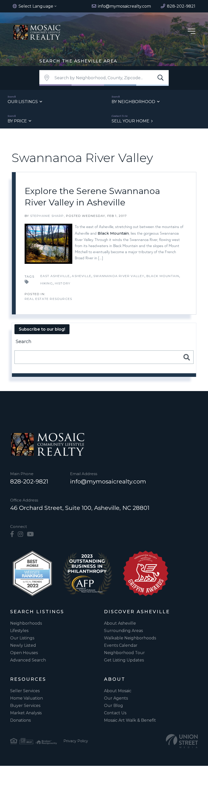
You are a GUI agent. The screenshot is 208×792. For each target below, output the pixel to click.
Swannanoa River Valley (118, 276)
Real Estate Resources (48, 299)
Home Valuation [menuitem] (26, 698)
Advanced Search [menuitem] (28, 660)
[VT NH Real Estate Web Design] (182, 741)
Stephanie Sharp (47, 216)
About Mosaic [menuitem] (117, 690)
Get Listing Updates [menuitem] (124, 660)
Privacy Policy (75, 741)
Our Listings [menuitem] (22, 638)
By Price (17, 121)
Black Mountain (113, 233)
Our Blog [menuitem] (113, 705)
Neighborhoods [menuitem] (26, 623)
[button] (160, 78)
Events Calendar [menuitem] (120, 645)
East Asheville (55, 276)
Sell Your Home (130, 121)
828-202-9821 (29, 481)
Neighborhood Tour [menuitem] (124, 652)
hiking (46, 283)
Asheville (81, 276)
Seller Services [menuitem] (25, 690)
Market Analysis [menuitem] (26, 712)
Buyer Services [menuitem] (25, 705)
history (62, 283)
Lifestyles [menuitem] (19, 630)
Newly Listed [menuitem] (23, 645)
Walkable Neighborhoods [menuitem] (130, 638)
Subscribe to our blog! (42, 329)
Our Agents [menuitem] (116, 698)
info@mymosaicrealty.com (108, 481)
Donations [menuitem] (20, 720)
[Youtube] (30, 534)
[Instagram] (20, 534)
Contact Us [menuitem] (115, 712)
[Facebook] (12, 534)
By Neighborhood (133, 101)
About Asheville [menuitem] (120, 623)
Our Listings (23, 101)
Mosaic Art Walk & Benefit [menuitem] (130, 720)
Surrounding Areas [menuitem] (123, 630)
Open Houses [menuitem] (24, 652)
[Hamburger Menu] (191, 32)
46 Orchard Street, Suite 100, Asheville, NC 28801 (79, 507)
